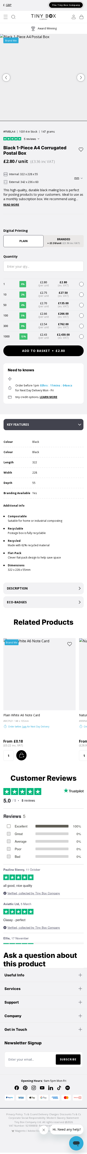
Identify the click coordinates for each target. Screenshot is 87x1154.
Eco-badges (17, 602)
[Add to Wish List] (81, 149)
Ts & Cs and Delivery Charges (41, 1114)
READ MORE (11, 205)
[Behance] (67, 1088)
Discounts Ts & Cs (70, 1114)
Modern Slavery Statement (63, 1117)
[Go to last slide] (6, 78)
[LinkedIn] (51, 1088)
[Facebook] (17, 1088)
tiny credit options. (36, 397)
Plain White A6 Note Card (21, 715)
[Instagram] (34, 1088)
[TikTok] (59, 1088)
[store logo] (43, 17)
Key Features (18, 424)
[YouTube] (42, 1088)
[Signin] (73, 17)
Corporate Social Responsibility (27, 1117)
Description (17, 588)
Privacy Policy (14, 1114)
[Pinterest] (25, 1088)
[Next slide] (81, 78)
